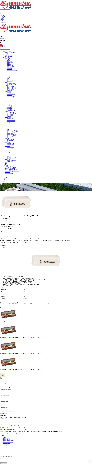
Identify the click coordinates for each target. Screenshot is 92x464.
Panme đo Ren (9, 107)
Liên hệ (1, 20)
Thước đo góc (9, 81)
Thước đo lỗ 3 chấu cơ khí (11, 114)
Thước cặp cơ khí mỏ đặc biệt (12, 130)
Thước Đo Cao (7, 142)
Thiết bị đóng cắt (5, 162)
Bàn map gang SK (10, 62)
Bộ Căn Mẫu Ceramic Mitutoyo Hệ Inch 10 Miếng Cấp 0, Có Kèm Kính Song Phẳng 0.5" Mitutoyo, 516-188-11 (20, 353)
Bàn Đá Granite (7, 58)
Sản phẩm (2, 17)
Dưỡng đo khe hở (10, 71)
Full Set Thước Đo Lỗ (10, 112)
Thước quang (9, 141)
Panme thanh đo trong (10, 154)
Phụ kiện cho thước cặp (11, 119)
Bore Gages (9, 153)
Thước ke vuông (9, 78)
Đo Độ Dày (7, 82)
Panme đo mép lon (10, 99)
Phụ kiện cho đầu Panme (11, 110)
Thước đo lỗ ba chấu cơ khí (11, 157)
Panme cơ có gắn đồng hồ (11, 93)
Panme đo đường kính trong (11, 113)
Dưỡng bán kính (9, 69)
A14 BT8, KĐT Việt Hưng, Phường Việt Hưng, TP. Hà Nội (15, 427)
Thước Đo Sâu (7, 146)
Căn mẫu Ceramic (10, 67)
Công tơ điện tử (5, 54)
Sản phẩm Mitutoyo (6, 57)
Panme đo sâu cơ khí (10, 147)
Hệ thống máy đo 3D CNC (9, 166)
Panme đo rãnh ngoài (10, 106)
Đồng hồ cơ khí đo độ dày (11, 83)
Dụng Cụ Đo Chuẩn (8, 74)
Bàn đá (8, 59)
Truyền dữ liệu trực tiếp (11, 161)
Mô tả (4, 247)
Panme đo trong (9, 155)
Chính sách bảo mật (6, 438)
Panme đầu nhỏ (9, 95)
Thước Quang (7, 138)
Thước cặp (6, 128)
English (3, 46)
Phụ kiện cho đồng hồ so (11, 121)
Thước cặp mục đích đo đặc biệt (12, 131)
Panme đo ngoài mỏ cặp (11, 101)
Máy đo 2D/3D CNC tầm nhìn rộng (11, 169)
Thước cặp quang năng (11, 132)
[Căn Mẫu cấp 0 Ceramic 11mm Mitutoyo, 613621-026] (16, 213)
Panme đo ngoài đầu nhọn (11, 102)
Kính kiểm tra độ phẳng (11, 76)
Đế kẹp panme (9, 126)
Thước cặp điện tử (10, 133)
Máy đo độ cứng (7, 172)
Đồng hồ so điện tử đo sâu (11, 150)
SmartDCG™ (7, 53)
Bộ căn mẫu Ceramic (10, 64)
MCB (6, 163)
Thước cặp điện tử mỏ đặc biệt (12, 134)
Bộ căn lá (8, 63)
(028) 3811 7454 (3, 22)
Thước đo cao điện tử (10, 144)
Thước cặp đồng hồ (10, 137)
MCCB (6, 164)
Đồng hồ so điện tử (10, 90)
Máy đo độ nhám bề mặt (9, 173)
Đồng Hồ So (7, 85)
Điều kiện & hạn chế (6, 443)
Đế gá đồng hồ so (10, 125)
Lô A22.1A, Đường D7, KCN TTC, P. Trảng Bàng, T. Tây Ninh (17, 429)
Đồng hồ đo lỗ (9, 116)
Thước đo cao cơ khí (10, 143)
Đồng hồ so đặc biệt (10, 89)
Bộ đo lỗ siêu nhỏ (10, 152)
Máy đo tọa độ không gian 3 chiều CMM (12, 171)
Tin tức (1, 18)
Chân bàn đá (9, 60)
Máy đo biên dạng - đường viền (10, 170)
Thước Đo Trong (7, 151)
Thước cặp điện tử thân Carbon (12, 135)
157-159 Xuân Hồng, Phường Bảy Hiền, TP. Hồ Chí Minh (15, 425)
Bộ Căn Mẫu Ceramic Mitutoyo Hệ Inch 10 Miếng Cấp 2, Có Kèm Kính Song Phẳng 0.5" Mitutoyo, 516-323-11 (20, 369)
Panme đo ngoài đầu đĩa (11, 103)
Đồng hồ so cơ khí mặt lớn (11, 87)
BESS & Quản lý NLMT (7, 51)
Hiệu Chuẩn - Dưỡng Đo (9, 61)
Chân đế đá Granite (10, 118)
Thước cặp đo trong (10, 136)
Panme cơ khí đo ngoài (11, 94)
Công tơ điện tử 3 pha (8, 56)
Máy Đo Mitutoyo (6, 165)
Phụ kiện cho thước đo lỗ (11, 120)
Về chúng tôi (2, 16)
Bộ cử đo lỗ (9, 92)
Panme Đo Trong (7, 111)
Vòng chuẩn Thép (10, 73)
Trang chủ (2, 15)
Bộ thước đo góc (9, 75)
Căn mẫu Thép (9, 68)
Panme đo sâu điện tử (10, 148)
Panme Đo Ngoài (8, 91)
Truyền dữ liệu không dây (11, 160)
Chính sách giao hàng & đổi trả (8, 440)
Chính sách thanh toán (6, 439)
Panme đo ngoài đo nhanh (11, 104)
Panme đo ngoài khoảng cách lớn (12, 100)
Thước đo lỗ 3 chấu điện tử (11, 115)
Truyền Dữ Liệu (7, 159)
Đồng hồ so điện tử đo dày (11, 84)
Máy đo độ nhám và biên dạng (10, 174)
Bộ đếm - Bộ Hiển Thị (10, 139)
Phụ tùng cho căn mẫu (10, 122)
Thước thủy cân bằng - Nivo (11, 80)
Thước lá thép (9, 79)
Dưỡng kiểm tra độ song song (12, 70)
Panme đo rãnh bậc (10, 105)
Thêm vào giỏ (3, 245)
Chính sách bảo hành (6, 441)
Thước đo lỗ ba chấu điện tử (11, 158)
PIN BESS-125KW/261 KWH (10, 52)
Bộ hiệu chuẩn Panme (10, 66)
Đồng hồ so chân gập (10, 86)
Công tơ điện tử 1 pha (8, 55)
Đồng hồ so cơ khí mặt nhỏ (11, 88)
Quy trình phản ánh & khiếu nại (8, 442)
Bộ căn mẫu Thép (10, 65)
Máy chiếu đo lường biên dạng (10, 168)
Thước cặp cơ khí (10, 129)
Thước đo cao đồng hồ (10, 145)
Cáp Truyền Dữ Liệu (10, 140)
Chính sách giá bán (6, 444)
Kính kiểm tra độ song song (11, 77)
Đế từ (8, 127)
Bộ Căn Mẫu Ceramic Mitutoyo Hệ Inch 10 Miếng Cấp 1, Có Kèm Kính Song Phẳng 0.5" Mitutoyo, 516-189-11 (20, 337)
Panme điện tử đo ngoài (11, 96)
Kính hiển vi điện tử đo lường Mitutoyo (11, 167)
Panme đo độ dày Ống (10, 109)
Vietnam (3, 45)
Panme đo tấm (9, 108)
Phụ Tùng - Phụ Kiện (8, 117)
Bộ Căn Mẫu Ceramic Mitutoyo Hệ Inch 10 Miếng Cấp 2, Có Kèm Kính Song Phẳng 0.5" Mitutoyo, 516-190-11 (20, 321)
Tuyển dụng (2, 19)
